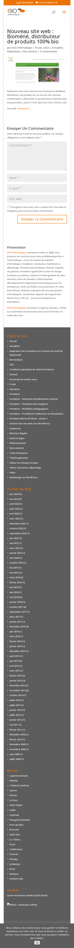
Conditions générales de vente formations (31, 369)
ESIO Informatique (21, 47)
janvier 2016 (15, 646)
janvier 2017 (15, 621)
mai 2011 (13, 724)
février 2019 (15, 582)
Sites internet (29, 51)
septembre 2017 (18, 611)
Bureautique (16, 359)
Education (14, 389)
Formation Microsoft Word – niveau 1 (28, 418)
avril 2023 (14, 513)
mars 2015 (14, 670)
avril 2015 (14, 665)
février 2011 (15, 729)
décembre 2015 (17, 651)
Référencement (17, 443)
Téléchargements (18, 457)
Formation (14, 393)
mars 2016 (14, 636)
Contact (13, 374)
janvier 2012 (15, 719)
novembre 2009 (17, 749)
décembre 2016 (17, 626)
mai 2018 (13, 592)
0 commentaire (48, 51)
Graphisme (15, 428)
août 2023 (14, 508)
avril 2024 (14, 503)
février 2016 (15, 641)
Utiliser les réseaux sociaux (23, 462)
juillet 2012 (15, 714)
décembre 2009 (17, 744)
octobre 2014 (16, 695)
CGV (11, 364)
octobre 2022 (16, 528)
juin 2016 (14, 631)
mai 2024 (13, 499)
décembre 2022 (17, 523)
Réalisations (14, 51)
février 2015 (15, 675)
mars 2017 (14, 616)
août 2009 (14, 754)
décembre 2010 (17, 734)
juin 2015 (14, 660)
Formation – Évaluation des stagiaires (28, 403)
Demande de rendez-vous (23, 379)
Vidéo (12, 472)
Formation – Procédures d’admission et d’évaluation (36, 413)
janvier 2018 (15, 602)
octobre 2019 (16, 562)
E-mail (12, 384)
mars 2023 (14, 518)
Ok (37, 942)
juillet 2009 (15, 759)
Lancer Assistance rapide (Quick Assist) (27, 895)
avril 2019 (14, 572)
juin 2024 (14, 494)
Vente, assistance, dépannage (25, 467)
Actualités (57, 47)
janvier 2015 (15, 680)
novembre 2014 (17, 690)
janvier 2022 (15, 552)
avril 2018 (14, 597)
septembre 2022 (18, 533)
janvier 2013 (15, 709)
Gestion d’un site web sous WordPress (29, 423)
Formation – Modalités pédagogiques (28, 408)
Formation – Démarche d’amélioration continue (33, 398)
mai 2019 (13, 567)
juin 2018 (14, 587)
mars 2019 (14, 577)
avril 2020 (14, 557)
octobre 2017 (16, 606)
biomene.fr (23, 108)
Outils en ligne (17, 438)
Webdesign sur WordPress (23, 477)
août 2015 (14, 656)
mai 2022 (13, 543)
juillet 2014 (15, 700)
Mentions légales (18, 433)
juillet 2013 (15, 705)
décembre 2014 (17, 685)
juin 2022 (14, 538)
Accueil (13, 341)
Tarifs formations (18, 453)
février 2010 (15, 739)
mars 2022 (14, 548)
